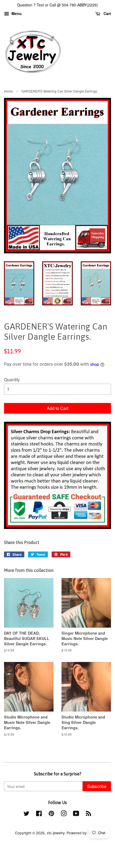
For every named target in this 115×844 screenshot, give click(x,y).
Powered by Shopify (83, 832)
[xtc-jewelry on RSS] (88, 814)
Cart (106, 13)
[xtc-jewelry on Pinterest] (51, 814)
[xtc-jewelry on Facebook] (39, 814)
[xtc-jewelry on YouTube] (76, 814)
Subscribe (96, 786)
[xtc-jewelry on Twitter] (26, 814)
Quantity (12, 379)
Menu (16, 13)
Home (8, 91)
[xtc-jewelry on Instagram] (64, 814)
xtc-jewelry (55, 832)
